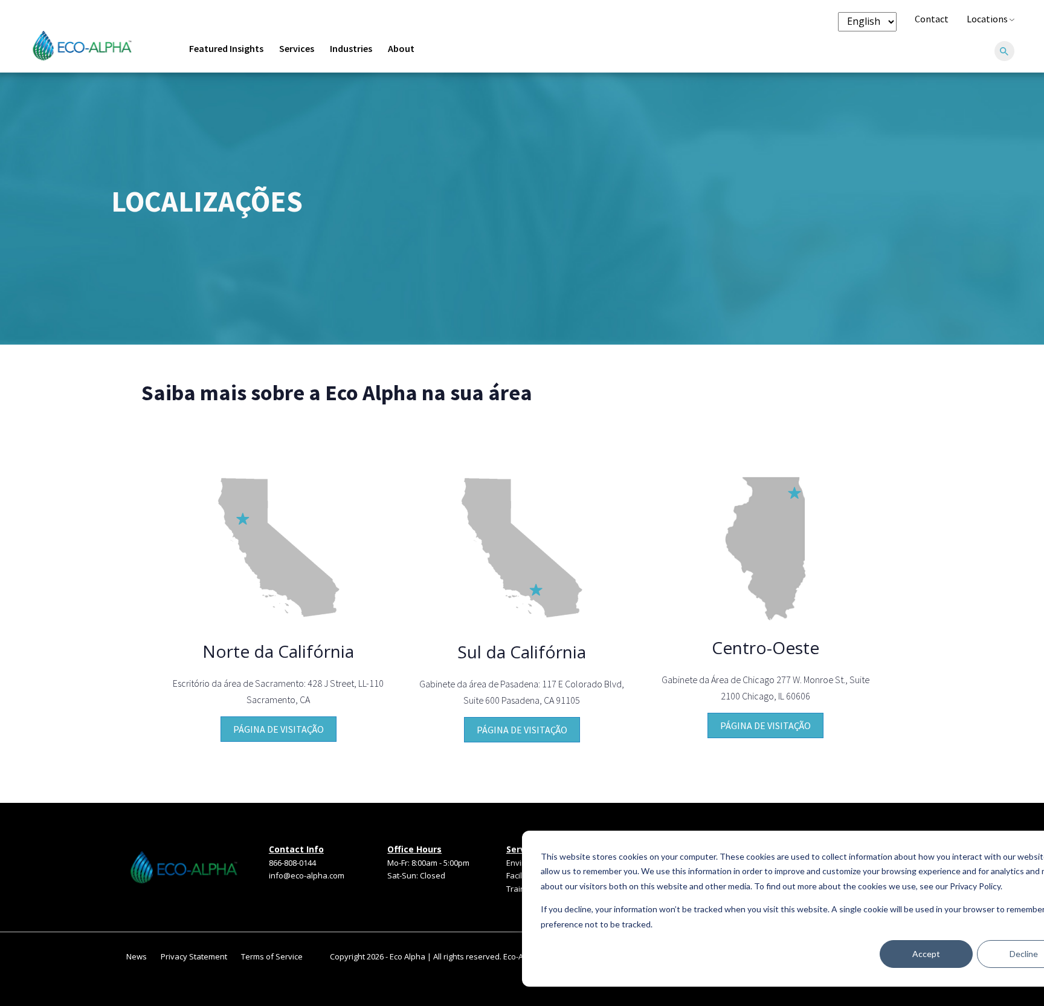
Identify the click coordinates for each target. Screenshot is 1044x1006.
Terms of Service (272, 956)
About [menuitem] (401, 48)
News (136, 956)
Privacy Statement (194, 956)
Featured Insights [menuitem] (226, 48)
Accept (926, 954)
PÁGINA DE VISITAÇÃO (278, 729)
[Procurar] (1004, 52)
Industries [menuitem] (351, 48)
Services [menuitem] (296, 48)
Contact (932, 19)
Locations (988, 19)
